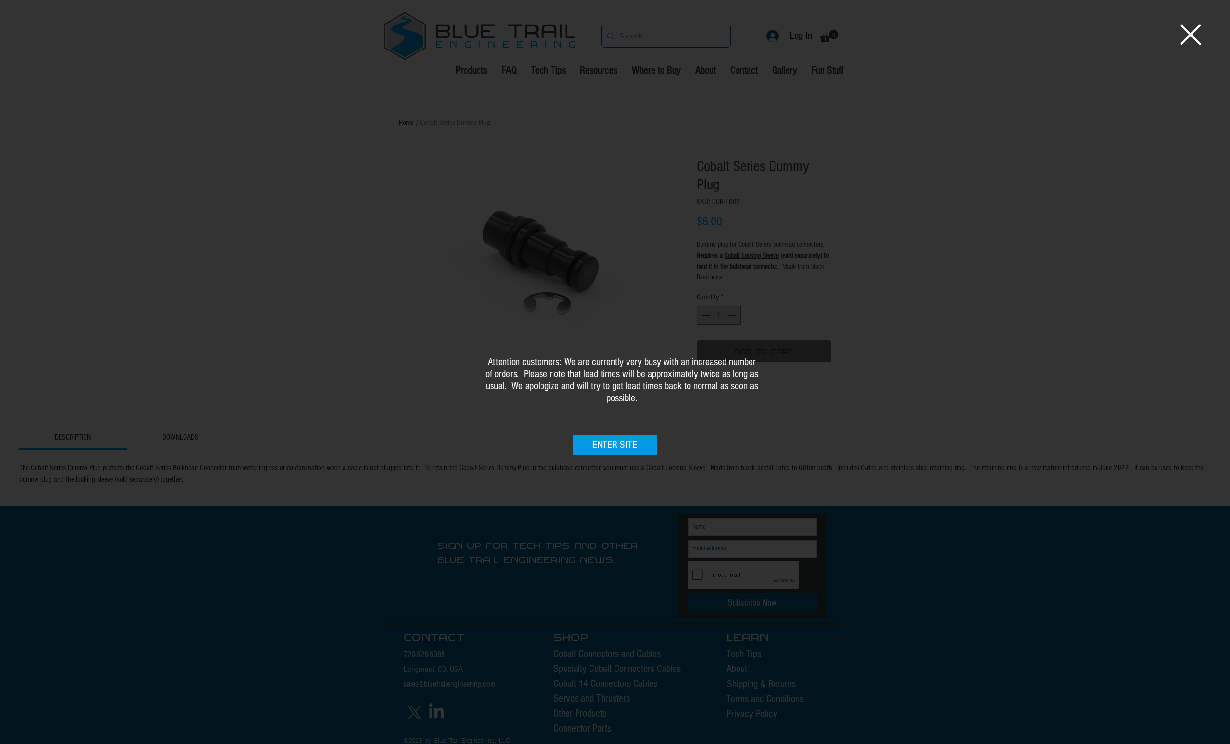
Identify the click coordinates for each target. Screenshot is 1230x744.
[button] (1190, 34)
